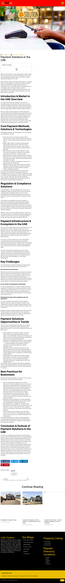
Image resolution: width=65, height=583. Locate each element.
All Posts (14, 473)
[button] (63, 3)
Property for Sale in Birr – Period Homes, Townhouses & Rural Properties (52, 521)
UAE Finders (7, 537)
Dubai (47, 559)
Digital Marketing (26, 544)
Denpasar (48, 560)
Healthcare (25, 551)
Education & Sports (27, 546)
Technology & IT (26, 553)
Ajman (47, 562)
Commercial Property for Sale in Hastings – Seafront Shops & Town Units (32, 521)
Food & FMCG (26, 549)
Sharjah (47, 557)
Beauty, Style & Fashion (28, 539)
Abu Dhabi (48, 563)
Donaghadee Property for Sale (8, 520)
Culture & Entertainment (28, 542)
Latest (3, 54)
